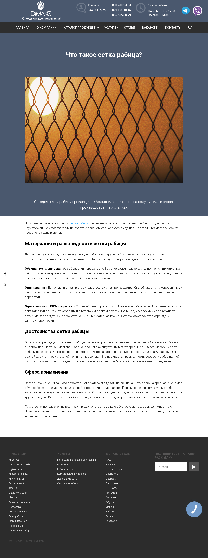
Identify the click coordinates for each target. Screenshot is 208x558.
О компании (47, 27)
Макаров (111, 497)
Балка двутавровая (19, 502)
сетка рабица (79, 223)
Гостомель (111, 492)
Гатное (109, 516)
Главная (23, 27)
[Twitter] (5, 284)
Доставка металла (67, 478)
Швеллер (13, 497)
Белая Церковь (114, 469)
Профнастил (16, 525)
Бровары (111, 478)
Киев (109, 459)
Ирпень (110, 507)
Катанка (13, 488)
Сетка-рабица (16, 516)
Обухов (110, 502)
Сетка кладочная (18, 521)
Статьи (129, 27)
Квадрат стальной (18, 473)
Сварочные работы (67, 483)
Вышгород (111, 488)
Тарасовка (111, 521)
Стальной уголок (18, 492)
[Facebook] (5, 273)
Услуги (110, 27)
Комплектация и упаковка (71, 473)
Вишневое (111, 464)
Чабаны (110, 511)
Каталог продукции (80, 27)
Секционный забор (19, 530)
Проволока (15, 507)
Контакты (173, 27)
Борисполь (112, 473)
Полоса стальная (18, 511)
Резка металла (65, 464)
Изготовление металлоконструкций (77, 459)
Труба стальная (17, 469)
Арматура (14, 459)
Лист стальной (17, 483)
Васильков (112, 483)
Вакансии (150, 27)
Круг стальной (17, 478)
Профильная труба (19, 464)
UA (190, 27)
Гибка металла (65, 469)
